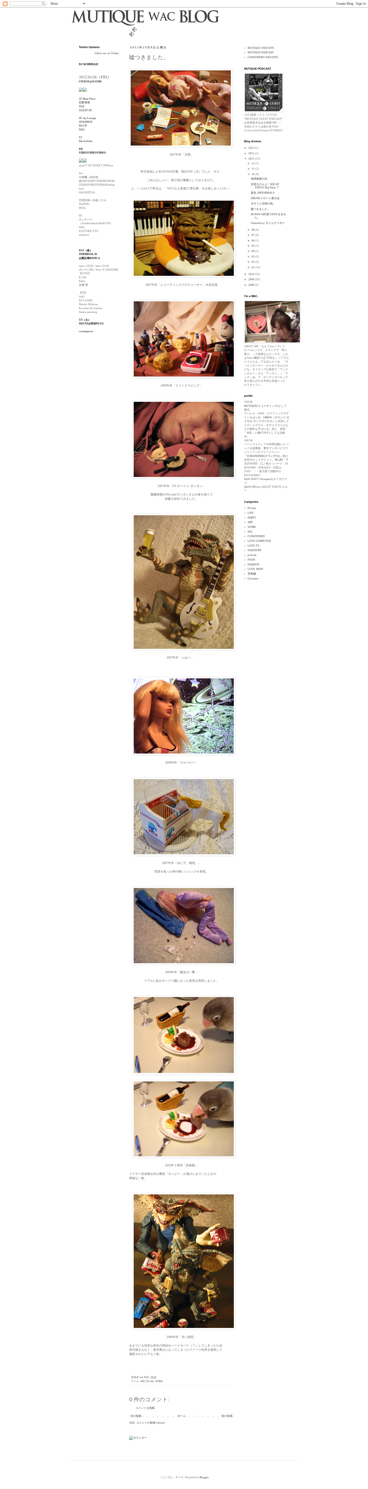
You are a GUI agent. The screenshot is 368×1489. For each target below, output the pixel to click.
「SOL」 (249, 432)
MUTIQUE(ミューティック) (261, 405)
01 (253, 267)
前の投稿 (227, 1415)
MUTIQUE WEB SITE (261, 47)
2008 (251, 284)
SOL (250, 531)
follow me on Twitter (107, 53)
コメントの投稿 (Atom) (150, 1422)
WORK (159, 1381)
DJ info (150, 1381)
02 (253, 261)
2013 (251, 147)
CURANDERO (256, 536)
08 (253, 229)
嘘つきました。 (260, 208)
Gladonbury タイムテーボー (268, 222)
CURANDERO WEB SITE (263, 57)
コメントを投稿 (145, 1407)
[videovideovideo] (85, 161)
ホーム (181, 1415)
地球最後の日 (259, 178)
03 (253, 256)
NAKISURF (254, 550)
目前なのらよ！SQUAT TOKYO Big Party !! (265, 186)
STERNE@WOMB (90, 81)
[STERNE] (81, 90)
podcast (252, 554)
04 (253, 251)
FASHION (253, 564)
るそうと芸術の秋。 (263, 203)
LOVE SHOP (255, 568)
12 (253, 163)
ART (142, 1381)
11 (253, 168)
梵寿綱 (252, 573)
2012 (251, 153)
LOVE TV (254, 545)
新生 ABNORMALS (262, 192)
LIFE (251, 512)
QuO (247, 486)
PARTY (252, 517)
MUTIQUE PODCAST (261, 52)
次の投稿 (135, 1415)
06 (253, 240)
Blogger (204, 1477)
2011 (251, 158)
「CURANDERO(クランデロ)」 (263, 455)
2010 (251, 274)
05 (253, 245)
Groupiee (265, 478)
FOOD (251, 559)
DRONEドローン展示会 (265, 198)
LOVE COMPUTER (259, 540)
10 (253, 174)
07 (253, 234)
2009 (251, 279)
